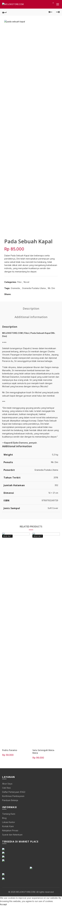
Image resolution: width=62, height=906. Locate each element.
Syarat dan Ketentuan (12, 834)
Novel (26, 282)
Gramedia (15, 288)
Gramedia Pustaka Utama (34, 288)
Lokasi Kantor (8, 822)
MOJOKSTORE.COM (25, 892)
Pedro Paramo (9, 750)
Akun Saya (7, 783)
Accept (3, 904)
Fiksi (19, 282)
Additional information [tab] (31, 317)
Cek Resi (6, 788)
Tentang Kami (8, 814)
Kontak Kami (8, 826)
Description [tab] (31, 308)
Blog (4, 818)
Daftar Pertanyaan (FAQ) (13, 792)
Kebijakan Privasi (10, 830)
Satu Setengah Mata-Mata (43, 751)
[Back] (4, 12)
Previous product (50, 12)
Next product (57, 12)
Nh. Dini (51, 288)
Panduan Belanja (10, 800)
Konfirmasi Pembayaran (13, 796)
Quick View (27, 535)
